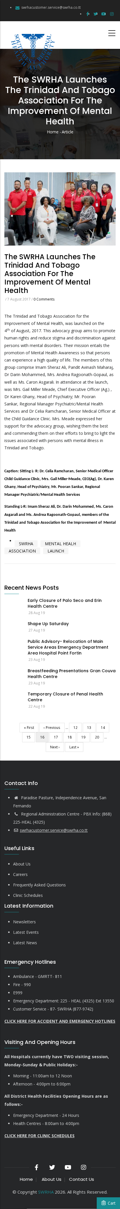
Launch (55, 551)
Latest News (25, 942)
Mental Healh (60, 543)
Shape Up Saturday (48, 624)
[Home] (32, 35)
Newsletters (24, 921)
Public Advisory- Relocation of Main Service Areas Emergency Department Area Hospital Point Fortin (68, 647)
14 (105, 727)
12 (77, 727)
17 (58, 737)
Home (53, 132)
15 (31, 737)
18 (72, 737)
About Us (22, 864)
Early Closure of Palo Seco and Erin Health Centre (65, 603)
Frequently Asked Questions (39, 885)
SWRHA (26, 543)
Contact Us (81, 1179)
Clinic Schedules (28, 895)
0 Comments (43, 299)
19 (85, 737)
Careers (20, 874)
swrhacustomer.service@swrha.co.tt (51, 7)
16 (44, 738)
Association (22, 551)
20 (99, 737)
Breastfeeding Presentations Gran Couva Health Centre (72, 673)
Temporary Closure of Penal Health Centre (65, 697)
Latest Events (26, 932)
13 (91, 727)
